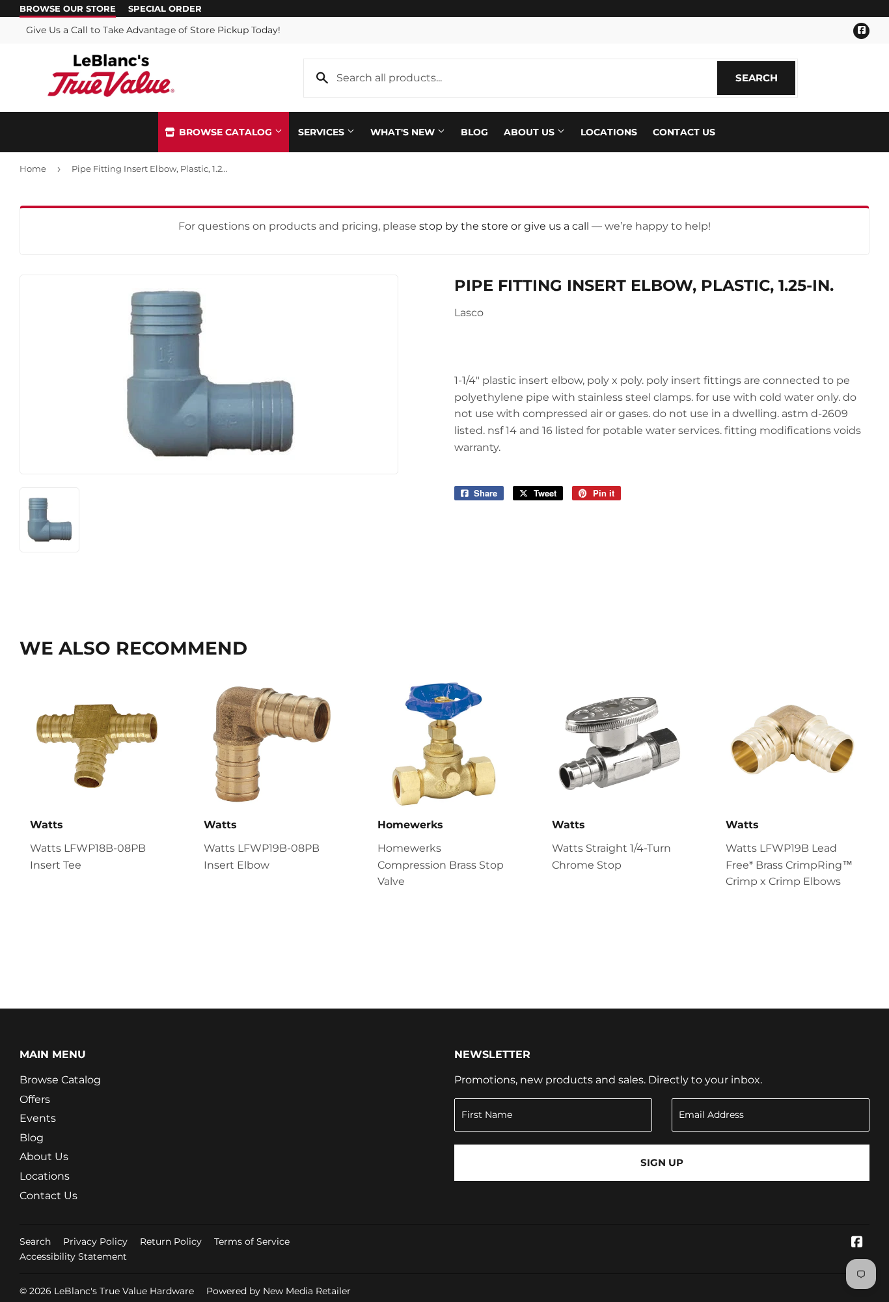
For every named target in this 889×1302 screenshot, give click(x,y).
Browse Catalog (225, 132)
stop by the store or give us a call (505, 226)
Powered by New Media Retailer (278, 1291)
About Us (530, 132)
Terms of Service (252, 1241)
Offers (35, 1099)
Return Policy (171, 1241)
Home (33, 168)
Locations (609, 132)
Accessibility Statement (73, 1256)
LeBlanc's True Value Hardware (124, 1291)
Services (322, 132)
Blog (474, 132)
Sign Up (661, 1162)
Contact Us (684, 132)
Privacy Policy (95, 1241)
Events (38, 1118)
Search (765, 78)
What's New (403, 132)
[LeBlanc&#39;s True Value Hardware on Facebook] (857, 1243)
